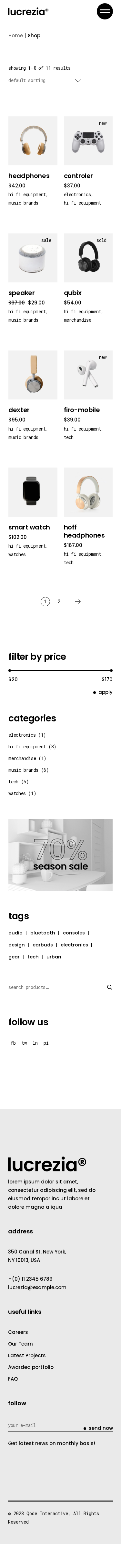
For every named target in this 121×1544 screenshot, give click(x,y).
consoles (74, 933)
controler (78, 175)
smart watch (29, 527)
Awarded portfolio (31, 1367)
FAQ (13, 1378)
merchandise (77, 320)
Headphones (28, 175)
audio (15, 933)
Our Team (20, 1343)
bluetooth (42, 933)
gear (14, 957)
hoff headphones (84, 531)
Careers (18, 1332)
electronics (77, 194)
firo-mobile (82, 409)
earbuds (43, 945)
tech (69, 437)
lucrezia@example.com (37, 1287)
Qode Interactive (47, 1513)
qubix (73, 292)
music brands (23, 203)
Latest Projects (27, 1355)
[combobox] (46, 80)
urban (53, 957)
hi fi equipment (27, 194)
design (16, 945)
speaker (21, 292)
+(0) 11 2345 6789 (30, 1279)
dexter (19, 409)
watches (17, 554)
